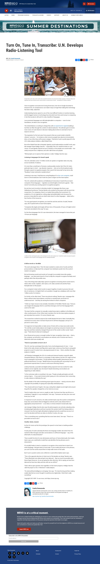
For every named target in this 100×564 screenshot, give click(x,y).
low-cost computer (63, 175)
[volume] (11, 10)
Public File (77, 550)
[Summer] (50, 26)
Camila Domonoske (15, 58)
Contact (57, 554)
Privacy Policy (78, 554)
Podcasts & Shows (38, 15)
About (37, 550)
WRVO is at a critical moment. (32, 512)
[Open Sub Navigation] (9, 15)
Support (56, 15)
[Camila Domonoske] (27, 491)
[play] (6, 10)
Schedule (38, 554)
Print (92, 59)
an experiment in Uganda (61, 126)
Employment (58, 550)
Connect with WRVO (77, 15)
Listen (6, 15)
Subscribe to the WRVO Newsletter (18, 535)
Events (49, 15)
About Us (65, 15)
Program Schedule (23, 15)
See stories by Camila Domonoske (43, 496)
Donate (91, 4)
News (13, 15)
